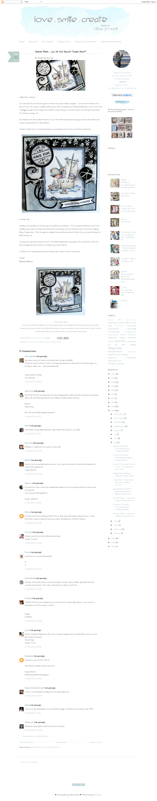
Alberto (28, 483)
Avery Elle (114, 320)
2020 (113, 374)
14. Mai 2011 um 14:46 (33, 730)
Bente (28, 460)
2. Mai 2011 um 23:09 (33, 621)
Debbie (28, 598)
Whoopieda (30, 356)
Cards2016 (131, 326)
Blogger (98, 795)
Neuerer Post (26, 742)
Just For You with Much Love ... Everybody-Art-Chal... (124, 466)
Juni (116, 438)
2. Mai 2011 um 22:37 (33, 569)
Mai (116, 442)
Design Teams (63, 42)
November (119, 418)
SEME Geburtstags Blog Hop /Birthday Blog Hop (128, 276)
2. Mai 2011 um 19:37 (33, 416)
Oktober (118, 422)
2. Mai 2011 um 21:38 (33, 523)
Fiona (27, 552)
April (116, 521)
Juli (115, 434)
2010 (113, 538)
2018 (113, 382)
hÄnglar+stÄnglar (116, 363)
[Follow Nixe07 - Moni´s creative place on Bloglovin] (122, 96)
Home (22, 42)
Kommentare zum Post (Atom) (45, 747)
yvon (27, 630)
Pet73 (27, 426)
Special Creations (122, 357)
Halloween (113, 337)
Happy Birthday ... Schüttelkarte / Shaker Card (128, 248)
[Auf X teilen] (63, 338)
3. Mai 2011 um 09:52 (33, 678)
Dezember (119, 414)
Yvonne (28, 532)
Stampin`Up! (114, 360)
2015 (113, 394)
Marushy (29, 391)
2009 (113, 542)
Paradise (29, 656)
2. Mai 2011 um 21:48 (33, 543)
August (117, 430)
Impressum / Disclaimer (86, 42)
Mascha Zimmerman (34, 688)
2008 (113, 546)
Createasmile (130, 332)
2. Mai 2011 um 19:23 (33, 382)
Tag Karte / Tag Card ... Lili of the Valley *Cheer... (124, 482)
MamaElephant (115, 351)
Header (111, 341)
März (116, 525)
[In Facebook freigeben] (65, 338)
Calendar (112, 323)
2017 (113, 386)
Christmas (113, 331)
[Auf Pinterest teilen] (67, 338)
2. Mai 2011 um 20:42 (33, 474)
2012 (113, 406)
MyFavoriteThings (118, 354)
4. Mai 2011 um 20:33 (33, 696)
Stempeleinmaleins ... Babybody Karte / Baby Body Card (123, 491)
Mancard (132, 352)
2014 (113, 398)
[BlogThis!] (60, 338)
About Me (33, 42)
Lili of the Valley (122, 344)
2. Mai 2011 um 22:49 (33, 589)
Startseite (61, 742)
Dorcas (28, 443)
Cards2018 (131, 329)
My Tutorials (47, 42)
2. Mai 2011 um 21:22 (33, 503)
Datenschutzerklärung (111, 42)
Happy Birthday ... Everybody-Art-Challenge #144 (121, 448)
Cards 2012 (123, 322)
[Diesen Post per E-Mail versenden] (58, 338)
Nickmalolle (30, 578)
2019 (113, 378)
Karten (47, 342)
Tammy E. (29, 722)
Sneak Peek (56, 342)
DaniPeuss (113, 335)
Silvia (27, 705)
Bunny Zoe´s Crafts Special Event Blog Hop (128, 208)
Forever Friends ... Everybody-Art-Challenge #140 (121, 506)
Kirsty (27, 512)
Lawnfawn (131, 341)
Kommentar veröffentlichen (35, 736)
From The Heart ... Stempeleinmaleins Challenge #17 (123, 457)
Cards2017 (113, 328)
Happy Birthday (128, 337)
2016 (113, 390)
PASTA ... (125, 301)
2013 (113, 402)
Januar (117, 533)
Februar (118, 529)
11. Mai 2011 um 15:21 (33, 713)
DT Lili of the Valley (35, 342)
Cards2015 (119, 326)
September (119, 426)
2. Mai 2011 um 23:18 (33, 647)
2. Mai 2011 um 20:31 (33, 451)
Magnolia (115, 348)
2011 (113, 411)
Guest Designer (128, 335)
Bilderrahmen (130, 320)
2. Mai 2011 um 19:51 (33, 434)
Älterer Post (96, 742)
